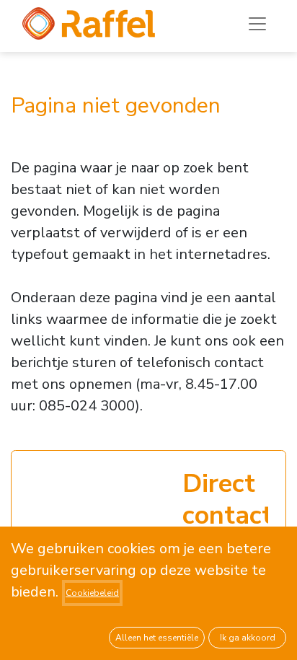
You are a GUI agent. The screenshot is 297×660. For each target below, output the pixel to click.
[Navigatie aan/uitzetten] (257, 23)
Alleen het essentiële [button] (156, 637)
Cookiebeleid (92, 593)
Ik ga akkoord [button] (247, 637)
